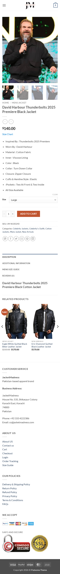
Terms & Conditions (12, 500)
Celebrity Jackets (20, 228)
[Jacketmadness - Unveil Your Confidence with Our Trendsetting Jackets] (30, 5)
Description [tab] (9, 257)
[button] (4, 5)
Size (4, 199)
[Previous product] (11, 121)
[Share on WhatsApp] (5, 238)
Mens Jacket (19, 102)
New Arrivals (28, 232)
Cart (4, 449)
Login (5, 457)
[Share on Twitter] (16, 238)
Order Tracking (10, 461)
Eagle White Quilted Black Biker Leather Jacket (14, 345)
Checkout (7, 453)
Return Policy (9, 488)
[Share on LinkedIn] (32, 238)
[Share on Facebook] (10, 238)
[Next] (53, 49)
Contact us (8, 445)
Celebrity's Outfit (36, 228)
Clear (55, 194)
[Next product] (5, 121)
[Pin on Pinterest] (27, 238)
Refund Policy (9, 492)
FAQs (5, 503)
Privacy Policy (9, 496)
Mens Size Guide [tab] (10, 269)
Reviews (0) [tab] (8, 275)
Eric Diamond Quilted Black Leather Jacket (42, 345)
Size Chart (7, 134)
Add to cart (28, 213)
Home (5, 102)
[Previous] (7, 49)
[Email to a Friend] (21, 238)
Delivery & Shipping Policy (16, 484)
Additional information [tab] (16, 263)
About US (7, 441)
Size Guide (7, 465)
